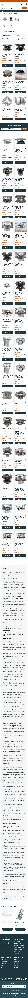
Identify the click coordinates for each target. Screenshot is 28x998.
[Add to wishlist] (23, 4)
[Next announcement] (26, 1)
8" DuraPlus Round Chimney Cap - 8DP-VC (6, 149)
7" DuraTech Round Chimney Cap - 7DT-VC (6, 293)
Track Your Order (4, 973)
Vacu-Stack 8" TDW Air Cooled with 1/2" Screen (19, 293)
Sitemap (3, 971)
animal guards (11, 786)
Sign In (2, 967)
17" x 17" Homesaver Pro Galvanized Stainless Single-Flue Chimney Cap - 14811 (19, 150)
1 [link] (18, 38)
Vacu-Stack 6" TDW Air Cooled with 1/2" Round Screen (6, 264)
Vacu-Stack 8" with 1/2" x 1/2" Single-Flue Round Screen (19, 376)
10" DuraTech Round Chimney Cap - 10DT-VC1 (5, 207)
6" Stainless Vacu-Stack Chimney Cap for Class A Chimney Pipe (6, 180)
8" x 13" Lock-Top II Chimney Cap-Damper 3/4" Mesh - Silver (6, 545)
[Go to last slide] (3, 919)
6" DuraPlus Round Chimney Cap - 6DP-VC (19, 55)
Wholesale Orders (17, 943)
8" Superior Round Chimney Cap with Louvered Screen (19, 109)
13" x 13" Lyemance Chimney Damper (19, 82)
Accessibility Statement (19, 945)
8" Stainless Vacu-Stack (19, 402)
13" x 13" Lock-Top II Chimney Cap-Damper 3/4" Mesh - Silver (19, 517)
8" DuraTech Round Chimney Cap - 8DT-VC (6, 82)
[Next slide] (24, 919)
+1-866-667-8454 (6, 945)
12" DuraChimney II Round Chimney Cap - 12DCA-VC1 (19, 179)
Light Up (16, 963)
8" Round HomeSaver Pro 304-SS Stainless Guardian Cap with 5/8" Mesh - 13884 (6, 235)
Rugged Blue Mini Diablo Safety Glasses (7, 922)
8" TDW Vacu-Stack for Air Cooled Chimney (6, 430)
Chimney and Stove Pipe (8, 13)
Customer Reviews (18, 949)
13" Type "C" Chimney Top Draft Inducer (6, 109)
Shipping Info (4, 961)
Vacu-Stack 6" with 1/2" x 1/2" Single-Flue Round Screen (19, 349)
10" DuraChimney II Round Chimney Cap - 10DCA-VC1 (6, 376)
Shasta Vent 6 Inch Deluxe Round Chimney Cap (19, 207)
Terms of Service (17, 953)
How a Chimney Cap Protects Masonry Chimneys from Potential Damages (13, 628)
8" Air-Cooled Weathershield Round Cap (18, 460)
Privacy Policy (17, 951)
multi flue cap (10, 755)
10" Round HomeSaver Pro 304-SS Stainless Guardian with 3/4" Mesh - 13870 (6, 517)
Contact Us (3, 959)
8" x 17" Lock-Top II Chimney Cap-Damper (19, 544)
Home (2, 13)
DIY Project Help (17, 941)
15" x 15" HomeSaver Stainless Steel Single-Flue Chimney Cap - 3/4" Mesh (19, 236)
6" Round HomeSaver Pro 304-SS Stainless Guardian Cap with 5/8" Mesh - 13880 (19, 488)
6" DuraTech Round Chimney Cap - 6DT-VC (6, 55)
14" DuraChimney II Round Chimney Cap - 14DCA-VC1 (6, 349)
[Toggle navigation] (2, 11)
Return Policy (4, 963)
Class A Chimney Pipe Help (19, 947)
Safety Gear (16, 959)
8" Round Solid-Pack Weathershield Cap (6, 320)
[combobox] (11, 8)
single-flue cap (11, 682)
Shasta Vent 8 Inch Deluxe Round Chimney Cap (6, 403)
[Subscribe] (24, 986)
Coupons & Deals (4, 969)
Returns (2, 965)
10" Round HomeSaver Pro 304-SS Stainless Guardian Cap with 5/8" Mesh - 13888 (19, 322)
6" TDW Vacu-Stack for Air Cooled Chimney (6, 460)
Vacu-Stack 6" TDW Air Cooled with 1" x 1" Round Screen (6, 487)
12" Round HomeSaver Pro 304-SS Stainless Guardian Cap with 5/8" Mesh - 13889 (19, 266)
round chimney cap (12, 704)
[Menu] (2, 4)
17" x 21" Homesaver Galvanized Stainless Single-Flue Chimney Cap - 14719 (19, 431)
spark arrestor (5, 800)
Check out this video (7, 867)
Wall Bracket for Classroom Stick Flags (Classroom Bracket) (20, 922)
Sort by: (3, 38)
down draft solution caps (16, 775)
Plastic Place (16, 967)
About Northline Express (19, 939)
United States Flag (18, 965)
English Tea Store (17, 961)
